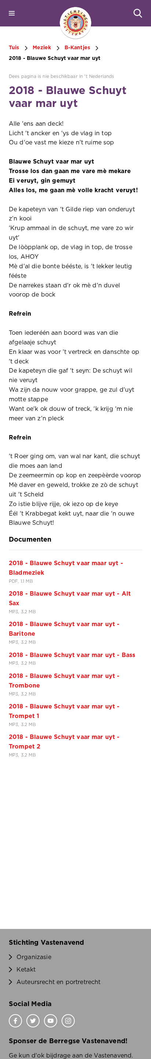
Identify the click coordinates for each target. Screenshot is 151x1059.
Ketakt (26, 970)
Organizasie (33, 957)
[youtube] (50, 1020)
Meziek (42, 47)
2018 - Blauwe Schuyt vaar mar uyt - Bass (72, 655)
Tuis (14, 47)
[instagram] (68, 1020)
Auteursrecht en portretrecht (58, 982)
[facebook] (15, 1020)
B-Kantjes (77, 47)
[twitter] (33, 1020)
